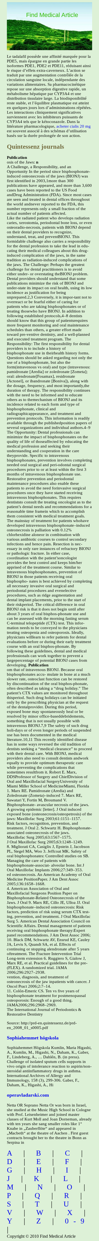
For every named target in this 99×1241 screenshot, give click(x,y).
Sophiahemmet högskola (33, 1038)
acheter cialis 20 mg (73, 126)
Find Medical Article (52, 15)
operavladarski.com (28, 1095)
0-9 (77, 1221)
